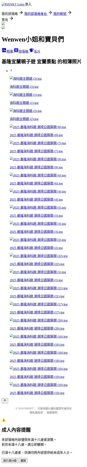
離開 (23, 460)
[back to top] (5, 400)
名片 (37, 51)
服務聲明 (52, 412)
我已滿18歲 (10, 460)
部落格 (24, 51)
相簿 (10, 51)
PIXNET (29, 408)
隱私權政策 (36, 412)
